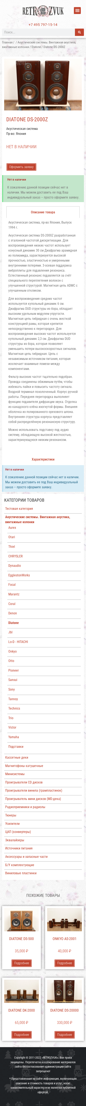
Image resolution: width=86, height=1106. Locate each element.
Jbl (10, 632)
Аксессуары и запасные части (26, 857)
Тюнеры (10, 815)
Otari (11, 537)
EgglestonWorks (19, 575)
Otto (11, 661)
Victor (12, 727)
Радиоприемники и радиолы (25, 807)
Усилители (12, 824)
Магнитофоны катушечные (24, 766)
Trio (10, 718)
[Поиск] (79, 32)
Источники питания (19, 848)
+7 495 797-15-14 (43, 25)
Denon (12, 613)
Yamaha (13, 737)
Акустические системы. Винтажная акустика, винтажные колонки (37, 519)
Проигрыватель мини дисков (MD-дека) (33, 799)
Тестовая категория (19, 509)
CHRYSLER (15, 556)
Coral (11, 604)
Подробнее (21, 963)
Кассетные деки (16, 757)
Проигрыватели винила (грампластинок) (33, 790)
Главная (7, 42)
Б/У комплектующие (19, 865)
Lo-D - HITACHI (18, 642)
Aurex (12, 528)
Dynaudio (14, 566)
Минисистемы (15, 774)
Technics (14, 708)
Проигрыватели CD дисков (24, 782)
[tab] (43, 212)
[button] (77, 10)
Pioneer (13, 670)
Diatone (36, 47)
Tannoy (13, 699)
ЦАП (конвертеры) (18, 832)
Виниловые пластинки (21, 873)
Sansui (12, 680)
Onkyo (12, 651)
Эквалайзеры (14, 840)
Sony (11, 689)
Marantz (13, 594)
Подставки (15, 747)
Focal (12, 585)
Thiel (11, 547)
